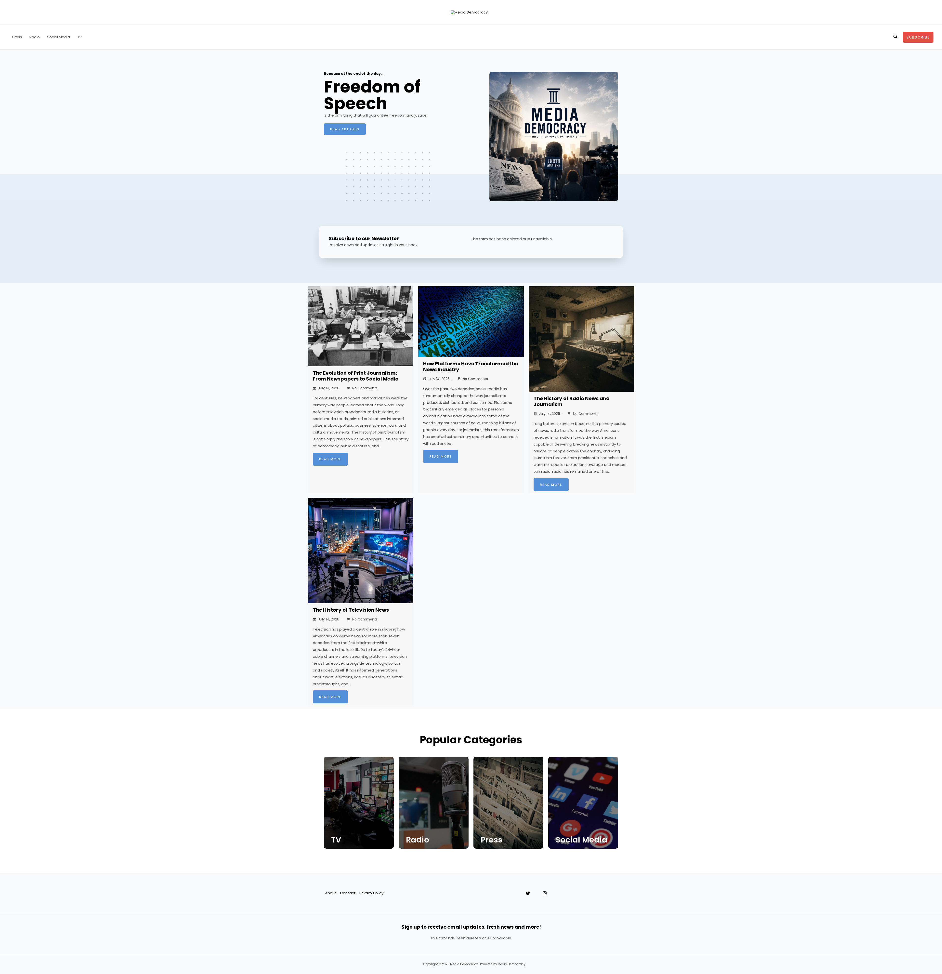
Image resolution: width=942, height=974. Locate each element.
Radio (34, 36)
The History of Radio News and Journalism (572, 401)
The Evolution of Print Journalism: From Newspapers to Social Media (356, 375)
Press (17, 36)
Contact (348, 892)
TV (336, 839)
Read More (330, 459)
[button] (895, 37)
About (330, 892)
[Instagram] (544, 893)
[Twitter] (528, 893)
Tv (79, 36)
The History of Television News (351, 609)
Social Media (58, 36)
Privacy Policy (371, 892)
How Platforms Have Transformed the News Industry (470, 366)
